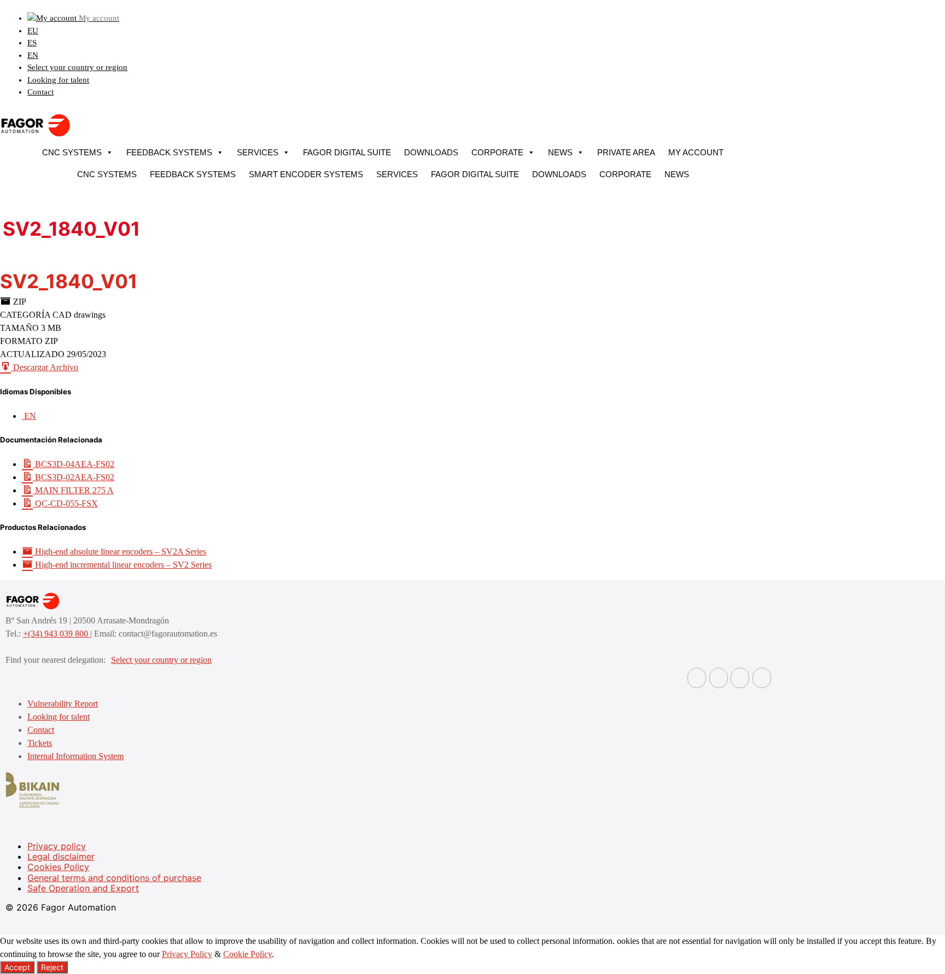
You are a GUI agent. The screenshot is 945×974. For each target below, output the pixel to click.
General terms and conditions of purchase (114, 877)
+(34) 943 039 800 (56, 633)
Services (257, 152)
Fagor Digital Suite (347, 152)
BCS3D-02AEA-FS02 (73, 477)
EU (32, 30)
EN (32, 55)
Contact (40, 92)
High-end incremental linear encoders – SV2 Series (122, 564)
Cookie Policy (247, 954)
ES (32, 42)
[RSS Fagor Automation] (761, 678)
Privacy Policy (187, 954)
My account (696, 152)
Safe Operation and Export (83, 888)
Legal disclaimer (61, 856)
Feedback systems (169, 152)
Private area (626, 152)
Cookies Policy (58, 866)
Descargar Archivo (44, 367)
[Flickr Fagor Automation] (696, 678)
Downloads (431, 152)
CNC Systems (72, 152)
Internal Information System (75, 756)
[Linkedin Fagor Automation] (718, 678)
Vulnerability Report (62, 703)
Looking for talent (58, 79)
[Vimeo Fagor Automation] (740, 678)
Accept (17, 967)
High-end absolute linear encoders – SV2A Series (119, 551)
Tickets (39, 743)
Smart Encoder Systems (306, 174)
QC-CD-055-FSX (65, 503)
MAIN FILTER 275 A (73, 490)
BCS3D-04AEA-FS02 (73, 464)
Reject (52, 967)
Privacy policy (56, 846)
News (560, 152)
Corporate (497, 152)
